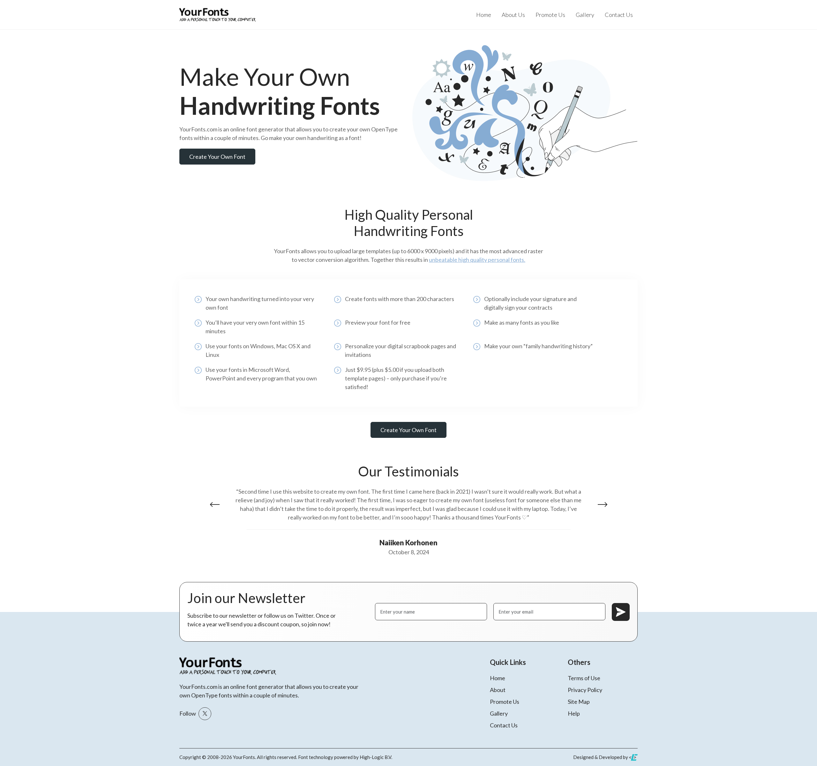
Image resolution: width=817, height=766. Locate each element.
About (498, 689)
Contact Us (619, 14)
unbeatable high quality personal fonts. (477, 259)
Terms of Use (584, 677)
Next (602, 504)
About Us (513, 14)
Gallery (585, 14)
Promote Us (550, 14)
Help (574, 713)
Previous (215, 504)
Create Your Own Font (217, 156)
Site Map (579, 701)
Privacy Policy (585, 689)
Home (483, 14)
